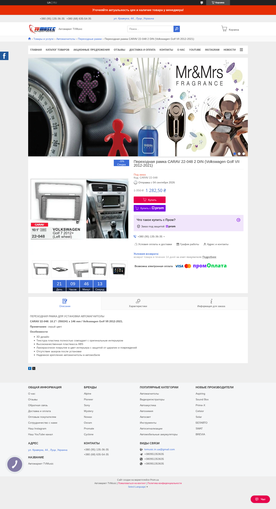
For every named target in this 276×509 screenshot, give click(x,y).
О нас (181, 49)
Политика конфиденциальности (165, 483)
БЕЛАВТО (201, 422)
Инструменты (148, 422)
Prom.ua (154, 480)
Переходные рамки (90, 38)
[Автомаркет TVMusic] (42, 28)
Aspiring (200, 393)
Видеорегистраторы (152, 399)
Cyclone (89, 434)
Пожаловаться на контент (132, 483)
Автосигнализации (151, 428)
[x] (33, 368)
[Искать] (176, 29)
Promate (89, 428)
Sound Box (202, 399)
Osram (88, 422)
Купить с (145, 208)
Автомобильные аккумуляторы (159, 434)
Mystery (88, 411)
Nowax (88, 416)
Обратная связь (38, 405)
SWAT (199, 428)
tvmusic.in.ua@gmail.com (159, 449)
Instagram (212, 49)
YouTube (195, 49)
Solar (199, 416)
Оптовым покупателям (42, 416)
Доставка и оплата (142, 49)
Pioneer (88, 399)
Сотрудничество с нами (42, 422)
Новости (230, 49)
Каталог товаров (57, 49)
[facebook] (29, 368)
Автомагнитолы (65, 38)
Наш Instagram (37, 428)
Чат (263, 499)
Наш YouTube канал (40, 434)
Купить (152, 199)
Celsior (200, 411)
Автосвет (145, 416)
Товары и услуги (43, 38)
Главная (36, 49)
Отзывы (119, 49)
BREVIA (200, 434)
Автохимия (146, 411)
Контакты (166, 49)
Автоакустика (148, 405)
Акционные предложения (91, 49)
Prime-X (200, 405)
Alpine (87, 393)
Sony (87, 405)
